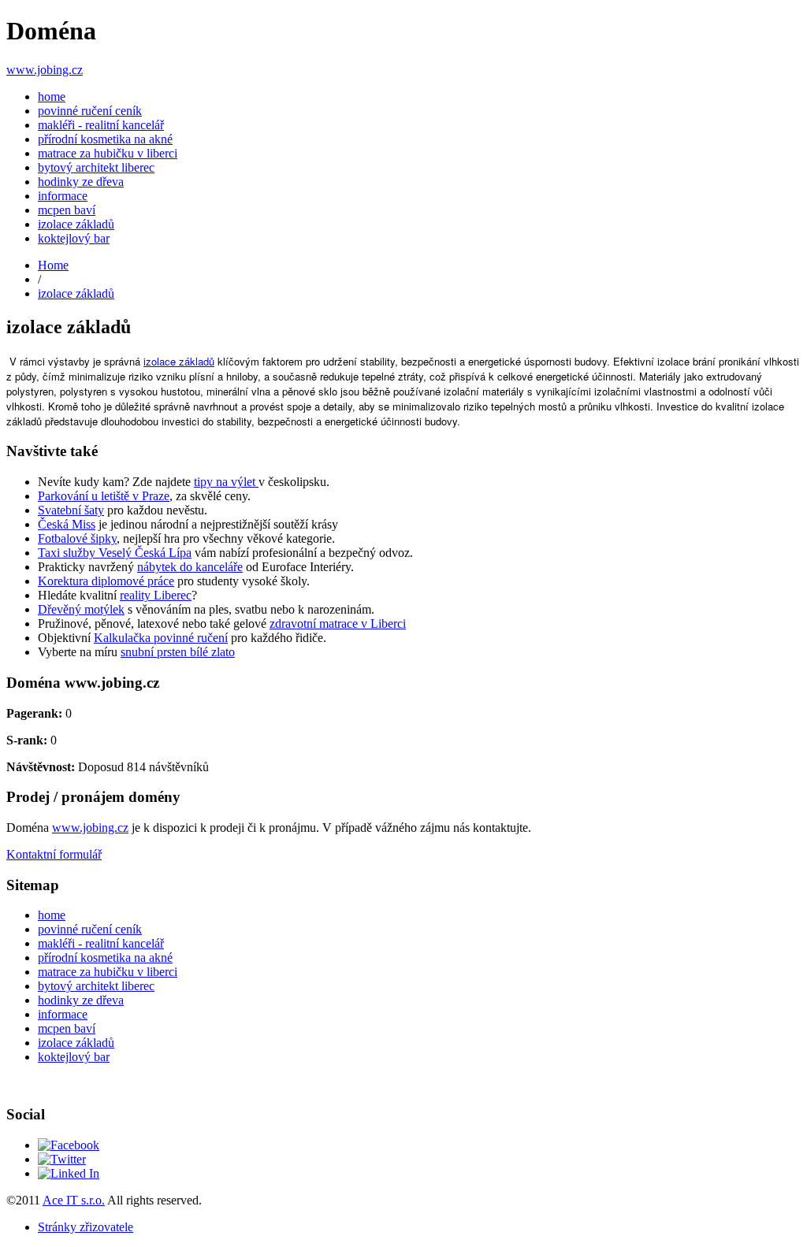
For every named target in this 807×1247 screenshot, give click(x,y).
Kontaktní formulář (54, 854)
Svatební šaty (71, 510)
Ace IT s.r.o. (74, 1200)
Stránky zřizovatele (85, 1227)
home (51, 96)
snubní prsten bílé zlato (178, 652)
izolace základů (76, 224)
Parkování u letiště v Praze (103, 496)
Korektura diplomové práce (106, 581)
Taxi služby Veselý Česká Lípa (115, 552)
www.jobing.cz (44, 69)
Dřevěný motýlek (81, 609)
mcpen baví (66, 210)
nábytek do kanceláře (190, 566)
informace (62, 195)
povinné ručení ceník (90, 110)
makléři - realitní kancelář (101, 125)
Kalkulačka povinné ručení (161, 637)
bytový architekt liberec (96, 167)
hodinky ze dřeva (81, 181)
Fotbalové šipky (77, 538)
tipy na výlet (226, 481)
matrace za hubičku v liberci (107, 153)
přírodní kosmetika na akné (105, 139)
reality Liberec (156, 595)
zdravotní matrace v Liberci (338, 623)
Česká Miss (66, 524)
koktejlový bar (74, 238)
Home (53, 265)
